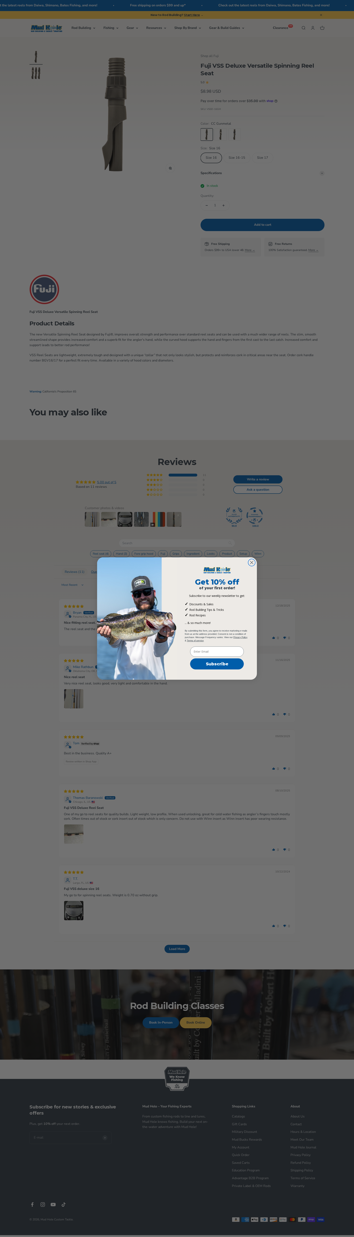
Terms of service (195, 640)
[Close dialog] (251, 562)
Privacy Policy (240, 637)
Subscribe (217, 663)
